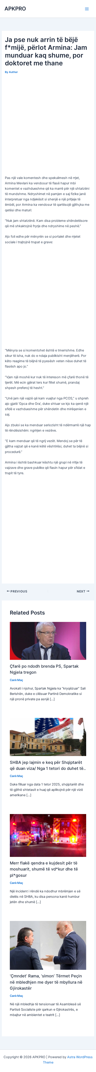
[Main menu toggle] (87, 9)
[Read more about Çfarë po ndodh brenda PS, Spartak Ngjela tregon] (48, 641)
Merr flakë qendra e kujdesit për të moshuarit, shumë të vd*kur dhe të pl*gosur (44, 869)
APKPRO (15, 8)
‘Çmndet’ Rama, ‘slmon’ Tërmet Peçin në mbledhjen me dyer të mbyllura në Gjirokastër (46, 982)
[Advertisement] (48, 125)
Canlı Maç (16, 680)
